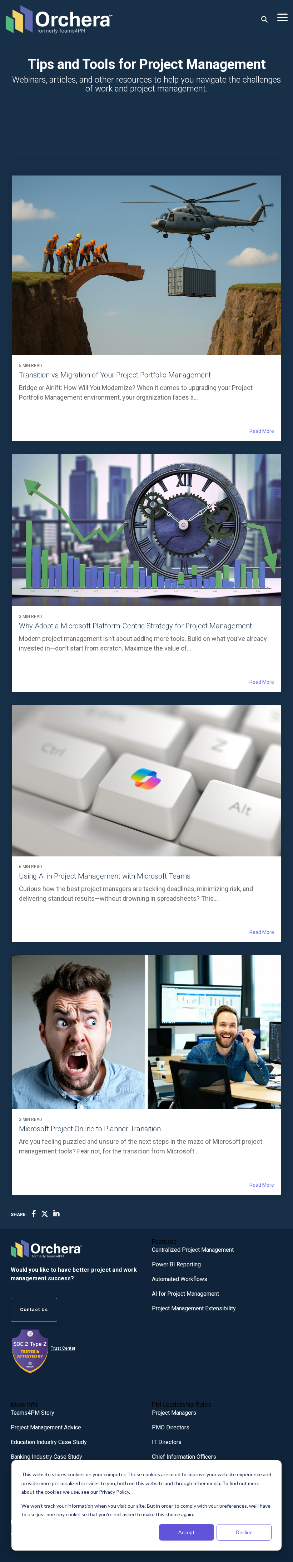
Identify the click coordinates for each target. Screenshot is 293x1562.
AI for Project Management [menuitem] (185, 1293)
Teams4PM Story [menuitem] (32, 1412)
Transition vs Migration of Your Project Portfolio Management (115, 375)
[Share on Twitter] (44, 1214)
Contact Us (34, 1309)
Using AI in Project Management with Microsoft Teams (104, 876)
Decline (244, 1532)
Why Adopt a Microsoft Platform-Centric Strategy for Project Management (135, 626)
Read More (261, 431)
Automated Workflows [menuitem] (179, 1279)
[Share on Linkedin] (56, 1214)
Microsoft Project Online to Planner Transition (90, 1128)
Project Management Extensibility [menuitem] (194, 1308)
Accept (186, 1532)
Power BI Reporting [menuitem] (176, 1264)
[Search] (264, 19)
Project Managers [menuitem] (174, 1412)
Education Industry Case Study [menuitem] (49, 1442)
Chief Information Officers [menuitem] (184, 1456)
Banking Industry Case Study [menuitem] (46, 1456)
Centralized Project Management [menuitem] (193, 1249)
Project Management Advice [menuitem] (46, 1427)
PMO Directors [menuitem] (170, 1427)
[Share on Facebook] (33, 1214)
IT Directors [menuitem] (167, 1442)
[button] (282, 17)
